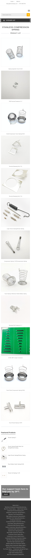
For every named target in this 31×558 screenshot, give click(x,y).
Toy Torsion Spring (7, 549)
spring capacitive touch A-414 (15, 68)
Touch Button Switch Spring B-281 (16, 464)
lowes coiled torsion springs (15, 550)
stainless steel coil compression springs (15, 543)
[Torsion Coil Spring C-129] (4, 475)
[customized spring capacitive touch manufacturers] (15, 52)
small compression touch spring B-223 (15, 133)
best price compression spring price (15, 554)
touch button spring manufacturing (15, 523)
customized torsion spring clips (15, 534)
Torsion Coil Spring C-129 (14, 473)
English (12, 1)
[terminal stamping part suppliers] (15, 181)
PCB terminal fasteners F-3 (15, 101)
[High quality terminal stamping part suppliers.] (15, 149)
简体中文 (18, 1)
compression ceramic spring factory (15, 536)
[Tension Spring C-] (4, 439)
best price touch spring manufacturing (15, 539)
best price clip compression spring (15, 541)
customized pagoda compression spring (15, 521)
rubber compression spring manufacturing (15, 527)
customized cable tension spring (15, 529)
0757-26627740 (22, 3)
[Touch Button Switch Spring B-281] (4, 466)
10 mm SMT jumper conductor (15, 357)
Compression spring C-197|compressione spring (15, 261)
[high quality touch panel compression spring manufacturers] (15, 373)
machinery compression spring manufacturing (15, 507)
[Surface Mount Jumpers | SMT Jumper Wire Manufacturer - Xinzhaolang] (15, 341)
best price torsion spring (10, 509)
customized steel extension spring (15, 525)
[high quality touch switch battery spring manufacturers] (15, 277)
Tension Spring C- (12, 437)
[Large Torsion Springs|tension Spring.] (4, 457)
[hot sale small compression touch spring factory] (15, 117)
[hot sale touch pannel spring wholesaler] (15, 406)
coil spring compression (15, 519)
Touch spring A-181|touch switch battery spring (16, 293)
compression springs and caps (20, 549)
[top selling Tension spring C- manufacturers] (15, 212)
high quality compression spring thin (15, 532)
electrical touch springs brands (15, 530)
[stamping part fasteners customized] (15, 309)
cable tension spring (22, 509)
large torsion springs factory (15, 552)
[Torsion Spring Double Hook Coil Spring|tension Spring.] (4, 448)
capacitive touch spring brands (15, 514)
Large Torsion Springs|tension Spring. (17, 455)
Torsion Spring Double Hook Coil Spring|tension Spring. (15, 447)
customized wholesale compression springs (15, 538)
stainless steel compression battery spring (15, 545)
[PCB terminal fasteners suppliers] (15, 84)
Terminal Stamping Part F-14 (15, 196)
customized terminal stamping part (15, 510)
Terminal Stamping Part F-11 (15, 166)
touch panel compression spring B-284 (15, 390)
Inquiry (6, 494)
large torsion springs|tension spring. (15, 228)
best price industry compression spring (15, 547)
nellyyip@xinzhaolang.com (11, 3)
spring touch (16, 505)
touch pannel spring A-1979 (15, 422)
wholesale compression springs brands (15, 512)
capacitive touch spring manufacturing (15, 518)
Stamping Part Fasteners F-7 (15, 325)
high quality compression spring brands (15, 516)
